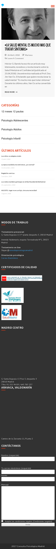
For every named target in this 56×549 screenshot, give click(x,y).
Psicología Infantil (11, 138)
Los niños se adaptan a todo (11, 156)
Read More (10, 92)
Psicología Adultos (11, 129)
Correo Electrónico (9, 258)
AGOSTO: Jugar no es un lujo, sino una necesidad (19, 190)
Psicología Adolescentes (14, 120)
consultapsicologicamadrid (21, 250)
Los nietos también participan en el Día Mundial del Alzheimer (23, 182)
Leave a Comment (15, 58)
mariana (28, 55)
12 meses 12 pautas (12, 111)
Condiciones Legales (43, 521)
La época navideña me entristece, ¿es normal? (18, 165)
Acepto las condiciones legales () (27, 521)
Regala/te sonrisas (8, 173)
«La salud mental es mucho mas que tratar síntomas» (28, 47)
